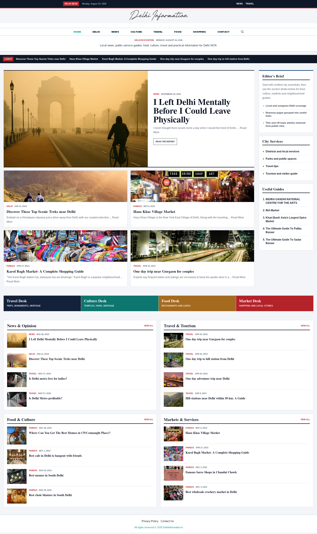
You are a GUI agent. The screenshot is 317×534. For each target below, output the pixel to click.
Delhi (96, 31)
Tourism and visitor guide (282, 173)
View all (148, 326)
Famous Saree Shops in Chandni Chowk (211, 472)
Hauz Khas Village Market (84, 59)
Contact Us (167, 521)
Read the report (165, 141)
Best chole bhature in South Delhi (50, 495)
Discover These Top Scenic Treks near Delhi (41, 59)
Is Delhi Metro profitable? (45, 398)
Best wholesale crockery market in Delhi (211, 492)
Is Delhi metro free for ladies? (48, 378)
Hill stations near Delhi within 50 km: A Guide (215, 398)
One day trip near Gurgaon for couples (182, 59)
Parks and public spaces (281, 158)
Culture (136, 31)
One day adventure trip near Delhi (207, 378)
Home (77, 31)
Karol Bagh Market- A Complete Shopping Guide (129, 59)
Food (177, 31)
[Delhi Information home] (158, 15)
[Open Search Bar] (242, 32)
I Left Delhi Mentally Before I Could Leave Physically (192, 110)
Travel (250, 3)
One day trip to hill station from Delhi (228, 59)
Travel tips (272, 166)
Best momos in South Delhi (46, 475)
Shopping (199, 31)
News (239, 3)
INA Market (272, 210)
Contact (223, 31)
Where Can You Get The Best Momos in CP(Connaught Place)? (70, 433)
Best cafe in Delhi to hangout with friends (55, 455)
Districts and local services (282, 151)
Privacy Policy (150, 521)
